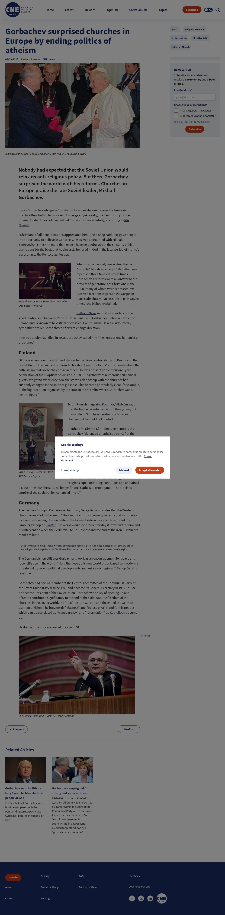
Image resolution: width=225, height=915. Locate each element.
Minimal (124, 470)
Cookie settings (70, 470)
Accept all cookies (149, 470)
